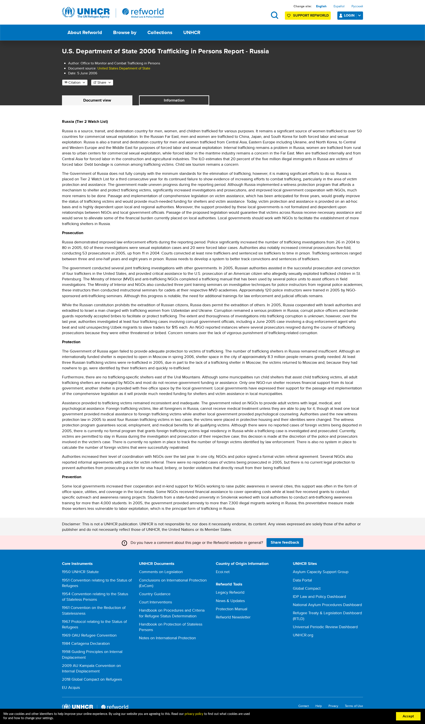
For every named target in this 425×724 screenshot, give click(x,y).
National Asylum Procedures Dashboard (327, 604)
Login (349, 15)
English (321, 6)
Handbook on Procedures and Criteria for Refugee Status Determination (172, 612)
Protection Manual (231, 609)
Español (339, 6)
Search (274, 15)
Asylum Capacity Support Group (320, 571)
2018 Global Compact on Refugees (92, 679)
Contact (303, 706)
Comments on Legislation (161, 571)
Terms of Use (354, 706)
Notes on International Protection (167, 638)
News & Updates (230, 600)
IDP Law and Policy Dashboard (319, 596)
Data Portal (302, 580)
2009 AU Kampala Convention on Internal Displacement (91, 668)
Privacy (333, 706)
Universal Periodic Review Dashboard (325, 627)
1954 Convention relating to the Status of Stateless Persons (95, 596)
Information (174, 100)
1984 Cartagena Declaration (86, 643)
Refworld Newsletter (233, 617)
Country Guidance (154, 594)
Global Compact (307, 588)
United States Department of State (123, 68)
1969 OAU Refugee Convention (89, 635)
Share (101, 82)
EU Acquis (71, 687)
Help (318, 706)
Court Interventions (155, 602)
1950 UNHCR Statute (80, 571)
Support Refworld (311, 15)
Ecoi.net (223, 571)
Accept (408, 716)
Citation (74, 82)
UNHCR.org (303, 635)
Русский (357, 6)
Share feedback (285, 542)
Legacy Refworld (230, 592)
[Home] (113, 12)
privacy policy (194, 714)
